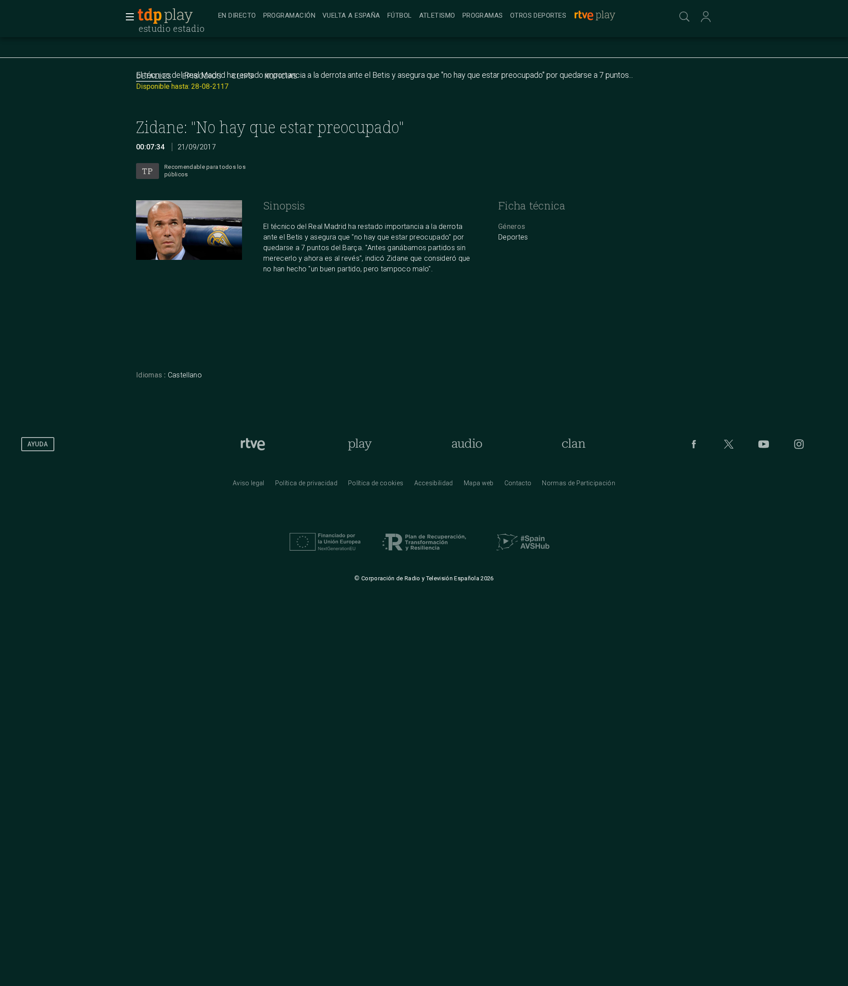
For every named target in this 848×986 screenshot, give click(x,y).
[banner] (176, 16)
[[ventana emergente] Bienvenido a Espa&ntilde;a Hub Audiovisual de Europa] (523, 553)
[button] (127, 17)
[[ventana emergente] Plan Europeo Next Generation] (325, 553)
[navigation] (434, 16)
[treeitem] (237, 16)
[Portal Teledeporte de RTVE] (150, 16)
